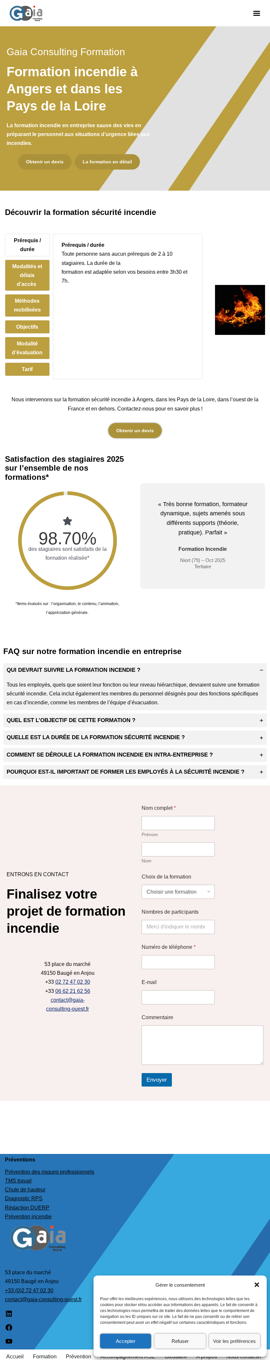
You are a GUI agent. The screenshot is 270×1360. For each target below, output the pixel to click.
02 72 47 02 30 (72, 982)
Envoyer (157, 1080)
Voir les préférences (234, 1341)
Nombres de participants (170, 912)
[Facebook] (9, 1329)
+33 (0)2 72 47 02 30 (29, 1290)
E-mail (149, 982)
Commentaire (157, 1017)
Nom (146, 860)
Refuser (180, 1341)
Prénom (150, 834)
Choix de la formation (166, 876)
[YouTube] (9, 1343)
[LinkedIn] (9, 1316)
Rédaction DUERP (27, 1207)
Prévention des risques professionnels (49, 1172)
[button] (257, 1284)
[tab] (27, 245)
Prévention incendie (28, 1216)
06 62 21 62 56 (72, 991)
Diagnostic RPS (23, 1198)
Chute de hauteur (25, 1189)
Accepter (125, 1341)
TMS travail (18, 1181)
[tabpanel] (128, 267)
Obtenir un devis (135, 430)
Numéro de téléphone (169, 947)
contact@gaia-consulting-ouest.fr (43, 1299)
